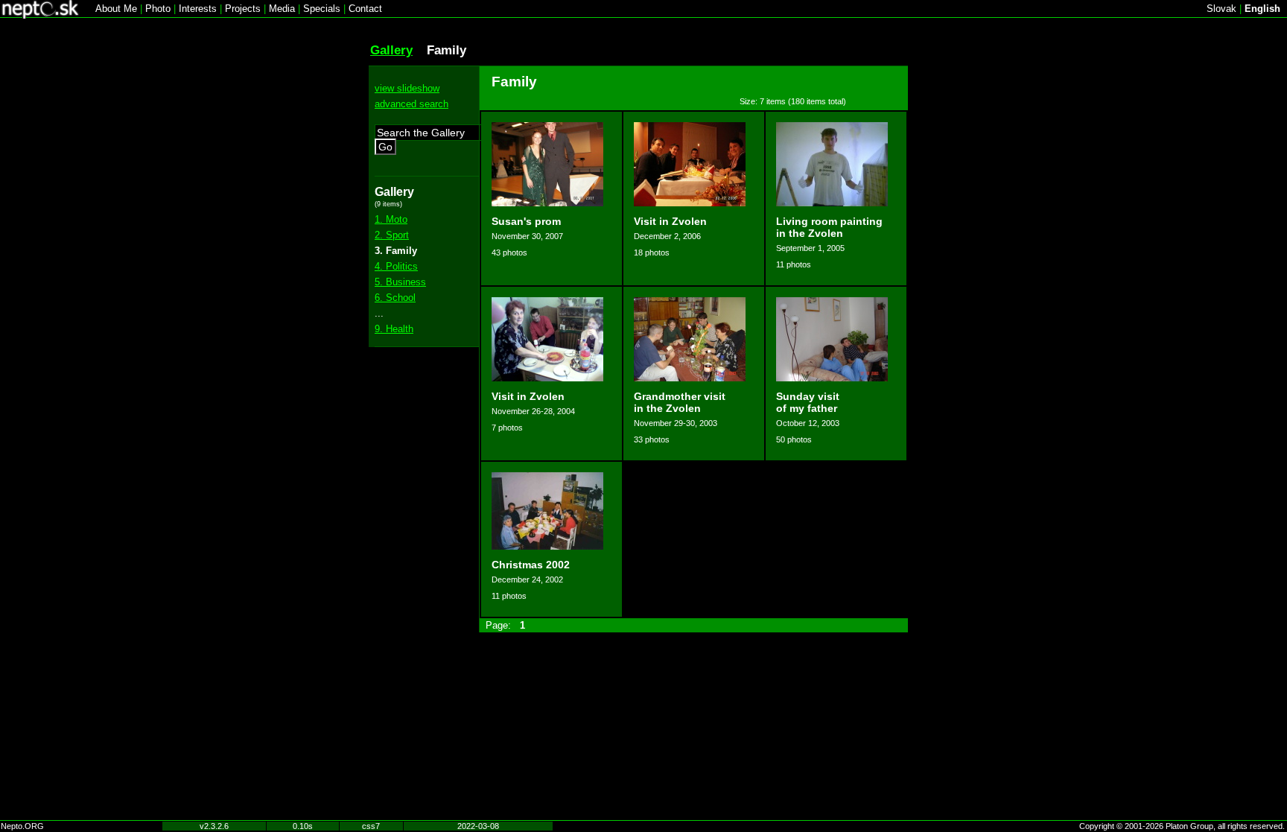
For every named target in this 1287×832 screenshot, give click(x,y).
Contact (365, 8)
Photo (158, 8)
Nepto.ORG (22, 826)
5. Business (400, 282)
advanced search (411, 103)
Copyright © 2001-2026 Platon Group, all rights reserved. (1182, 826)
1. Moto (391, 219)
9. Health (394, 328)
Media (282, 8)
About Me (116, 8)
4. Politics (396, 266)
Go (385, 147)
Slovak (1221, 8)
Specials (321, 8)
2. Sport (392, 235)
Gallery (391, 49)
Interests (198, 8)
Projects (243, 8)
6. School (395, 297)
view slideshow (407, 88)
